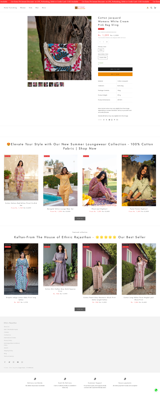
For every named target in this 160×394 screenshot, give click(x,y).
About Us (6, 327)
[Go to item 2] (35, 84)
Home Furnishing (10, 8)
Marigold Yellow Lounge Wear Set (60, 209)
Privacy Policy (8, 340)
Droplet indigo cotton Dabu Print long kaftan (21, 299)
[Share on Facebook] (104, 120)
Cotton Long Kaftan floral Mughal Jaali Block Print (139, 299)
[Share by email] (117, 120)
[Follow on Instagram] (13, 362)
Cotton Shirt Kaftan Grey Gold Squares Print (60, 290)
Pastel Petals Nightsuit (139, 209)
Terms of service (9, 356)
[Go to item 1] (30, 84)
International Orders (10, 338)
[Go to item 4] (46, 84)
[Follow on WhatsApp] (22, 362)
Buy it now (115, 74)
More (44, 8)
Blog (5, 353)
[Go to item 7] (62, 84)
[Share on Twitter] (106, 120)
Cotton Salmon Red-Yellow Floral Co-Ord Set (21, 204)
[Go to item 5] (51, 84)
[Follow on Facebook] (5, 362)
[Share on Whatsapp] (112, 120)
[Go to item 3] (40, 84)
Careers (6, 332)
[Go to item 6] (56, 84)
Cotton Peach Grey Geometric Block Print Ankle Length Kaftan (100, 299)
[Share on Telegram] (109, 120)
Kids (30, 8)
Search (6, 348)
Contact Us (7, 335)
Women (23, 8)
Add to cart (115, 69)
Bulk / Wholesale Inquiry (11, 329)
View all (80, 218)
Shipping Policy (8, 350)
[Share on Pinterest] (114, 120)
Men (37, 8)
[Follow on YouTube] (18, 362)
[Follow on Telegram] (9, 362)
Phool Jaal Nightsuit (99, 209)
